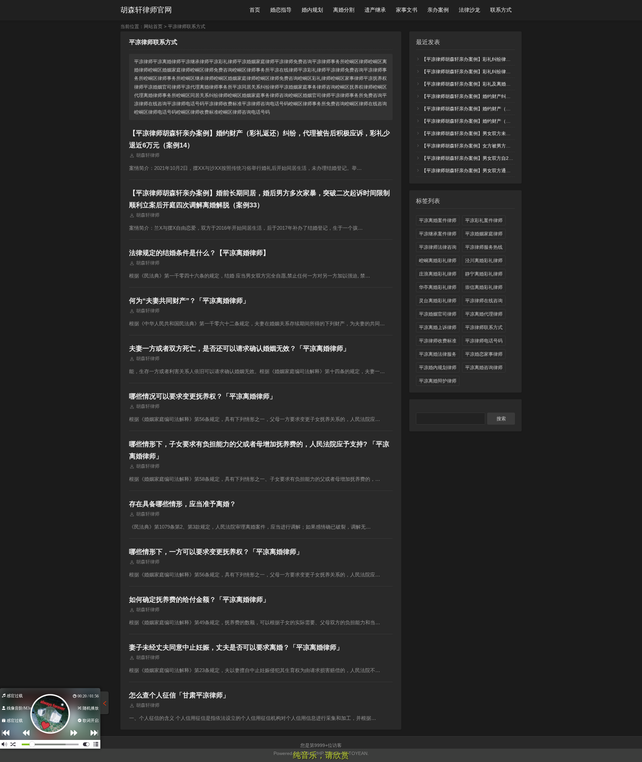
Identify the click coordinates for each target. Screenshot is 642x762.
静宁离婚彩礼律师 (484, 274)
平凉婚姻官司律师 (437, 314)
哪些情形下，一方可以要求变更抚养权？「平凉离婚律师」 (216, 551)
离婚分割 (343, 10)
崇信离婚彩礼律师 (484, 287)
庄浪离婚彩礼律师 (437, 274)
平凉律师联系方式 (484, 327)
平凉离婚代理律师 (484, 314)
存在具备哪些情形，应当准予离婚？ (182, 504)
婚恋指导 (281, 10)
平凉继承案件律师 (437, 233)
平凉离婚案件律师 (437, 220)
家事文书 (406, 10)
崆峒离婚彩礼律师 (437, 260)
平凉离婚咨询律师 (484, 367)
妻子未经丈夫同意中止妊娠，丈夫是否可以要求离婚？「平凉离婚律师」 (236, 647)
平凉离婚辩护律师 (437, 381)
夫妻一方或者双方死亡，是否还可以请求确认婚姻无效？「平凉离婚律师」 (239, 348)
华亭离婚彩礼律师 (437, 287)
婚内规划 (312, 10)
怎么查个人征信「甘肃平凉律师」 (179, 695)
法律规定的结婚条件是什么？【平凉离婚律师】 (199, 252)
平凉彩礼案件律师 (484, 220)
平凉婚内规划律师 (437, 367)
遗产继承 (375, 10)
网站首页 (153, 26)
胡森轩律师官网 (146, 10)
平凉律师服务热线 (484, 247)
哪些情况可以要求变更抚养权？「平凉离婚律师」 (202, 396)
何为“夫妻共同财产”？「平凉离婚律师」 (189, 300)
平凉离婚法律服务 (437, 354)
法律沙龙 (469, 10)
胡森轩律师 (147, 155)
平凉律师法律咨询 (437, 247)
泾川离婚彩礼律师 (484, 260)
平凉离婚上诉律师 (437, 327)
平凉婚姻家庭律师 (484, 233)
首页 (254, 10)
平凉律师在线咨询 (484, 300)
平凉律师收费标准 (437, 340)
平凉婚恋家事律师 (484, 354)
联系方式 (501, 10)
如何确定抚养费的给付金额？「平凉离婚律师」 (199, 599)
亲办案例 (438, 10)
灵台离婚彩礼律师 (437, 300)
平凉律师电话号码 (484, 340)
